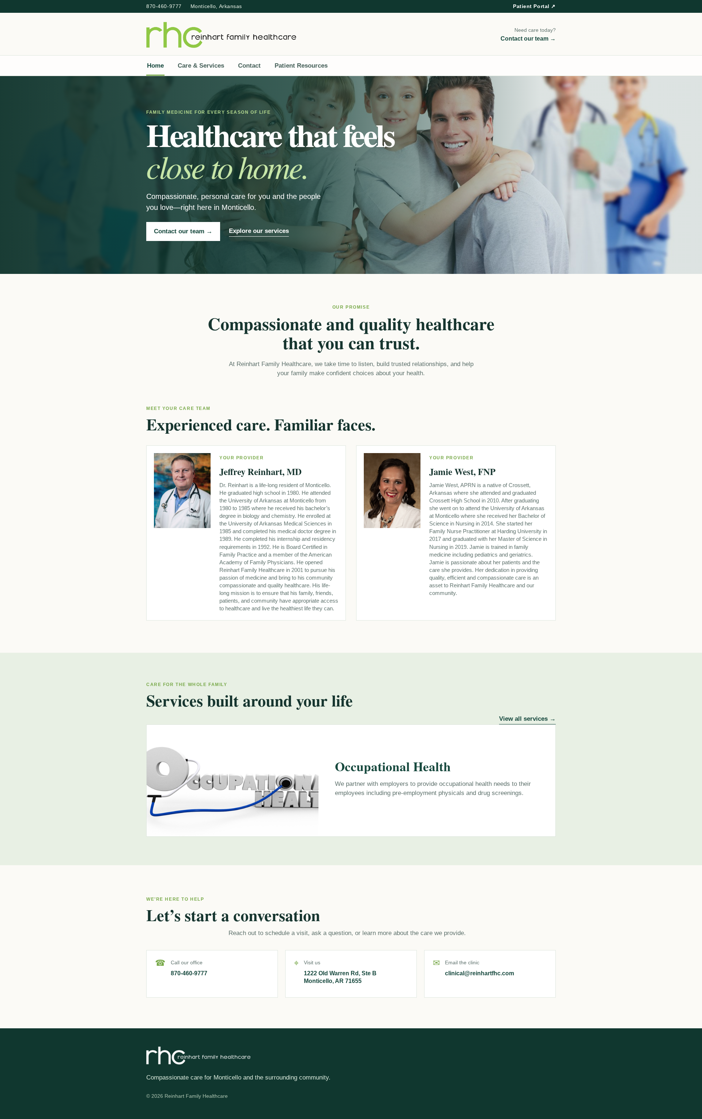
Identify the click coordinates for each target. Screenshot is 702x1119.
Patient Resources (301, 65)
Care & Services (201, 65)
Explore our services (259, 230)
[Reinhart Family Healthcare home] (221, 35)
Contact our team (183, 231)
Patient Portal (534, 6)
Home (155, 65)
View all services (527, 718)
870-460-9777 (164, 6)
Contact (249, 65)
